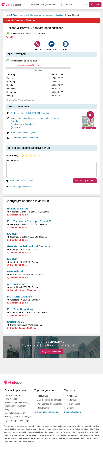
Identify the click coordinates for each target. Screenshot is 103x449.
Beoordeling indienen (85, 181)
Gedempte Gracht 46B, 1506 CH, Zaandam (30, 113)
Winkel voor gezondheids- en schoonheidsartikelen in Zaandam (38, 15)
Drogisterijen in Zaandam (22, 124)
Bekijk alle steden (72, 412)
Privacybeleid (11, 399)
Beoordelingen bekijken (20, 187)
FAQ (7, 409)
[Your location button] (86, 4)
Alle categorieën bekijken (46, 412)
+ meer (15, 127)
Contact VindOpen (13, 395)
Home (8, 15)
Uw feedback (12, 161)
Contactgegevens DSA (15, 413)
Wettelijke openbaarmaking (17, 402)
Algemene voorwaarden (15, 406)
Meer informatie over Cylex (23, 133)
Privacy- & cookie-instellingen (18, 416)
